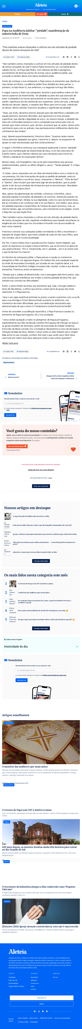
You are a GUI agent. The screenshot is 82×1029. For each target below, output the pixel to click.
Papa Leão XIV (9, 785)
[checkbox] (5, 408)
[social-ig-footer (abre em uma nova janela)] (47, 1011)
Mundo (6, 862)
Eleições (7, 901)
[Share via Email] (75, 57)
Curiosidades (8, 723)
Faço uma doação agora (16, 446)
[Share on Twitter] (71, 57)
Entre (50, 478)
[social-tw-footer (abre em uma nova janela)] (43, 1011)
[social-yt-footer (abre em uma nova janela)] (35, 1011)
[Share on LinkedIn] (67, 57)
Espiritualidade (13, 983)
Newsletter (34, 977)
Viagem (6, 822)
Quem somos (33, 1018)
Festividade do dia (16, 646)
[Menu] (13, 6)
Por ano (55, 977)
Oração (63, 14)
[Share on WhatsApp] (79, 57)
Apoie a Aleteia (23, 1018)
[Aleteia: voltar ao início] (41, 5)
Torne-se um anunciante (62, 1018)
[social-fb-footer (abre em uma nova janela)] (39, 1011)
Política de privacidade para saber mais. (55, 675)
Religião (4, 21)
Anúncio (33, 989)
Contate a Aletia (23, 1022)
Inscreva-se (35, 983)
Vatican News (27, 38)
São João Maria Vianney (49, 9)
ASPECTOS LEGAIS (46, 1018)
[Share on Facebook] (63, 57)
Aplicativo (34, 980)
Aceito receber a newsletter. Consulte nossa (29, 409)
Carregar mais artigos (41, 561)
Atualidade (12, 977)
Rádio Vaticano (10, 343)
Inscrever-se (10, 415)
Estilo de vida (13, 980)
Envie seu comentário (41, 486)
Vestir (33, 986)
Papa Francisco (8, 362)
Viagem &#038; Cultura (16, 986)
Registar (17, 14)
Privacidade (34, 1022)
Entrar (42, 1004)
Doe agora (40, 14)
